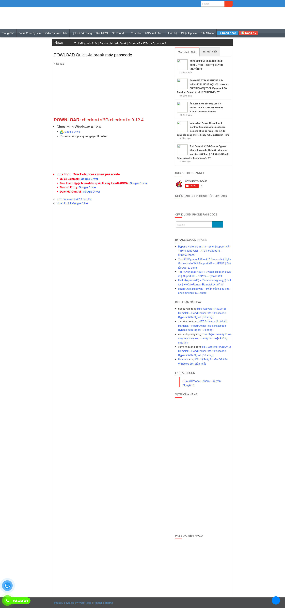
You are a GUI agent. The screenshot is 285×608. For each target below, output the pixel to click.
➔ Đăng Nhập (227, 33)
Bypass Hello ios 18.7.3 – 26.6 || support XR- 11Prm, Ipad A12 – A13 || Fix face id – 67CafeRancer (204, 251)
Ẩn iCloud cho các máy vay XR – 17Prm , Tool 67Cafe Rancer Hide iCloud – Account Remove (206, 107)
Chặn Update (189, 33)
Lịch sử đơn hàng (82, 33)
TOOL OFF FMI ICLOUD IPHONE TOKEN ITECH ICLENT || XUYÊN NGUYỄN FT (206, 65)
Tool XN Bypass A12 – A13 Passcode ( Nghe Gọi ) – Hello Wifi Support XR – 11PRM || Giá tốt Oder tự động (204, 263)
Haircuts (183, 359)
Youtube (136, 33)
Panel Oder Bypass (29, 33)
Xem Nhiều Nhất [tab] (187, 52)
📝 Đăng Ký (248, 33)
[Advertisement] (112, 93)
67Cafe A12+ (153, 33)
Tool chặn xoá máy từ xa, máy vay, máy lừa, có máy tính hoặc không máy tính (204, 338)
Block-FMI (102, 33)
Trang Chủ (8, 33)
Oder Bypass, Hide (56, 33)
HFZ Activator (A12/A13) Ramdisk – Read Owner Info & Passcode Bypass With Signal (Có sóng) (202, 313)
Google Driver (89, 179)
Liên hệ (172, 33)
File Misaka (207, 33)
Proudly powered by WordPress (72, 603)
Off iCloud (118, 33)
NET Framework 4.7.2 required (75, 199)
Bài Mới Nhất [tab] (210, 51)
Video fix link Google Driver (73, 203)
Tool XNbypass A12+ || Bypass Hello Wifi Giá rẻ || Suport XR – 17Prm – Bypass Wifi (120, 43)
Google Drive (72, 131)
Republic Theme (103, 603)
